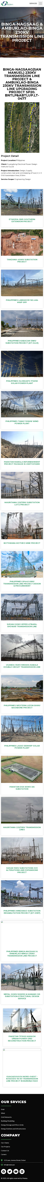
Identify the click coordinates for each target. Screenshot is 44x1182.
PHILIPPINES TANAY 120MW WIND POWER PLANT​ (22, 422)
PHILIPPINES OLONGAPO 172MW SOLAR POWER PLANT (22, 382)
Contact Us (5, 1150)
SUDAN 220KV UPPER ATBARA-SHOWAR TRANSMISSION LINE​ (22, 625)
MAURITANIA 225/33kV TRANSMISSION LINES (22, 828)
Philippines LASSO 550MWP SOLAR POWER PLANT (22, 747)
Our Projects (5, 1147)
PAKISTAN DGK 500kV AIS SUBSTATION (22, 788)
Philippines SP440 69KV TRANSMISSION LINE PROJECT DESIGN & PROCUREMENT (22, 583)
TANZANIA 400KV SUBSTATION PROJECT (22, 261)
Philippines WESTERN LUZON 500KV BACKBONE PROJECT (22, 706)
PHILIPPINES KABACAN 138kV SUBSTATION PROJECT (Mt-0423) (22, 342)
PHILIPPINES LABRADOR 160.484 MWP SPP (22, 301)
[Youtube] (15, 1171)
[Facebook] (3, 1171)
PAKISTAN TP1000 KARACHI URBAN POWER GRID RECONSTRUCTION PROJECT (22, 1038)
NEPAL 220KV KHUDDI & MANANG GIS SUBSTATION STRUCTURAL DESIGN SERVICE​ (22, 996)
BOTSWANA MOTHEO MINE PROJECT (22, 543)
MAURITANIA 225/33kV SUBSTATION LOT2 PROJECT (22, 503)
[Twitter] (9, 1171)
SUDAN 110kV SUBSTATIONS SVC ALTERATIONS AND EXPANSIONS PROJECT (22, 870)
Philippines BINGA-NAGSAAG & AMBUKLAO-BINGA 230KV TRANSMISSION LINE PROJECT (22, 953)
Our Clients (5, 1143)
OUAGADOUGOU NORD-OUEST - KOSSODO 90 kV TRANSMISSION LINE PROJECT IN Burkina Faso (22, 1079)
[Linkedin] (22, 1171)
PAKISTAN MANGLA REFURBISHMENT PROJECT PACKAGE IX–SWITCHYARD (22, 463)
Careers (4, 1154)
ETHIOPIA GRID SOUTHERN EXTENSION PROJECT (22, 220)
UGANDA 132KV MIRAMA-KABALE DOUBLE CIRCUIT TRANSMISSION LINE (22, 666)
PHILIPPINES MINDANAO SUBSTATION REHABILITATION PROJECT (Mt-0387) (22, 912)
